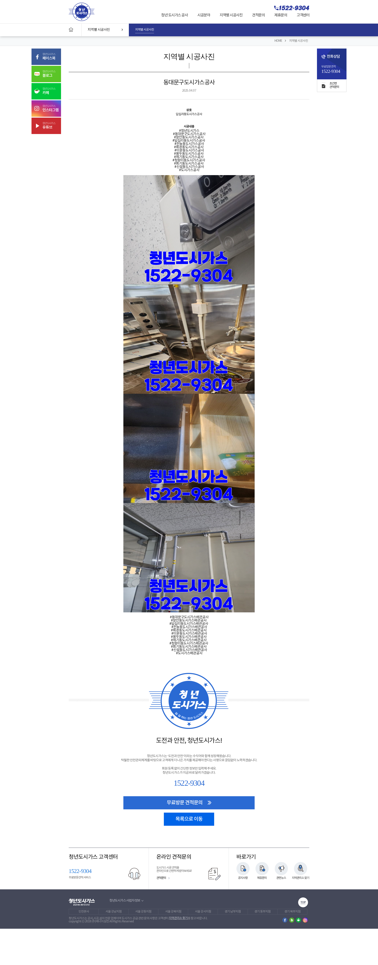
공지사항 (243, 878)
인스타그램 (50, 108)
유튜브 (48, 126)
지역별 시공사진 (231, 15)
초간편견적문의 (334, 85)
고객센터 (303, 15)
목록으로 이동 (189, 819)
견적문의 (258, 15)
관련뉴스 (281, 878)
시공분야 (203, 15)
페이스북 (48, 57)
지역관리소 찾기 (300, 878)
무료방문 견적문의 (185, 803)
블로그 (48, 74)
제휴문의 (280, 15)
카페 (48, 91)
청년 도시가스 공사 (174, 15)
